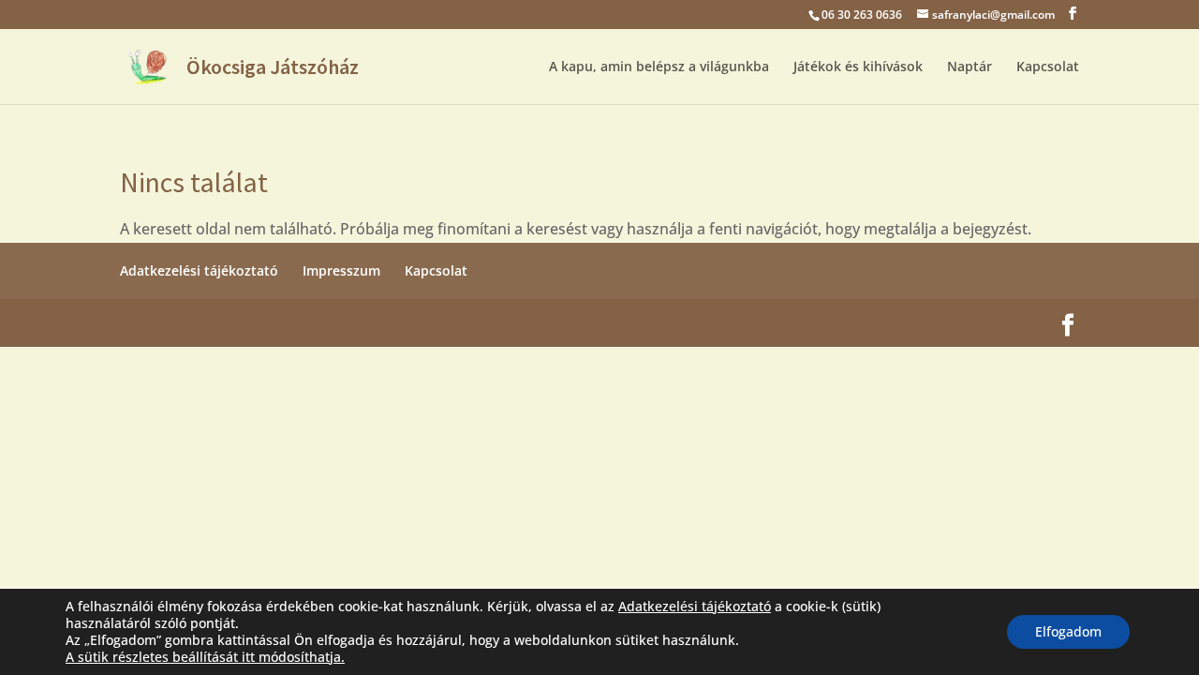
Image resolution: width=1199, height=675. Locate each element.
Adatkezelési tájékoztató (199, 270)
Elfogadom (1068, 631)
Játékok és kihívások (858, 67)
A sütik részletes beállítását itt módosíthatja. (205, 657)
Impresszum (341, 270)
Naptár (969, 67)
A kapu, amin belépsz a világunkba (659, 67)
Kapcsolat (1047, 67)
